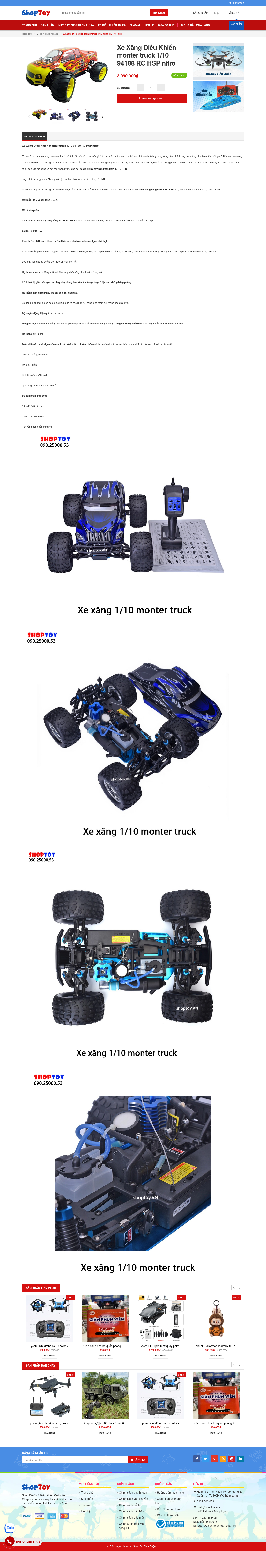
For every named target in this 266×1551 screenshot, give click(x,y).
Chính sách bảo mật (131, 1517)
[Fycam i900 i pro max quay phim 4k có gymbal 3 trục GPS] (69, 1318)
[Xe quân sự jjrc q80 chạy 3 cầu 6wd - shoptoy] (47, 1395)
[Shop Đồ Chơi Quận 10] (36, 15)
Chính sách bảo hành (132, 1511)
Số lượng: (123, 87)
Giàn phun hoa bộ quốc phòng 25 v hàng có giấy (166, 1423)
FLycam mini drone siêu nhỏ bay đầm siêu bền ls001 (113, 1423)
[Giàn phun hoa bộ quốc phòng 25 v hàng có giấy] (158, 1395)
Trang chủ (87, 1492)
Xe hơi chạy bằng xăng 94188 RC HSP (152, 189)
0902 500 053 (205, 1501)
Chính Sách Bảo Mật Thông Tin (130, 1526)
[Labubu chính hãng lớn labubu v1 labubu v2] (236, 1318)
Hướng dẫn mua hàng (170, 1492)
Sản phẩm (87, 1499)
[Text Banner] (218, 96)
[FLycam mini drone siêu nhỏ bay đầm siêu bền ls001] (102, 1395)
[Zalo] (9, 1528)
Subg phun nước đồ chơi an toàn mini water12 (220, 1403)
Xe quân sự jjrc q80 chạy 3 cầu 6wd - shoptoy (53, 1423)
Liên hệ (85, 1511)
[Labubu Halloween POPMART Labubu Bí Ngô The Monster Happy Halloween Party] (125, 1318)
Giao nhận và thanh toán (168, 1501)
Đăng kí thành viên (168, 1515)
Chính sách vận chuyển (133, 1499)
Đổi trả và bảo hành (169, 1509)
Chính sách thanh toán (133, 1492)
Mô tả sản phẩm (34, 136)
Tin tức (85, 1505)
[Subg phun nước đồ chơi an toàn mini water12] (213, 1385)
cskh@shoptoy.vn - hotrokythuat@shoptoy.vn (212, 1509)
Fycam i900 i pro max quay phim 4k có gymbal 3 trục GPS (83, 1346)
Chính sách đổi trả (130, 1505)
